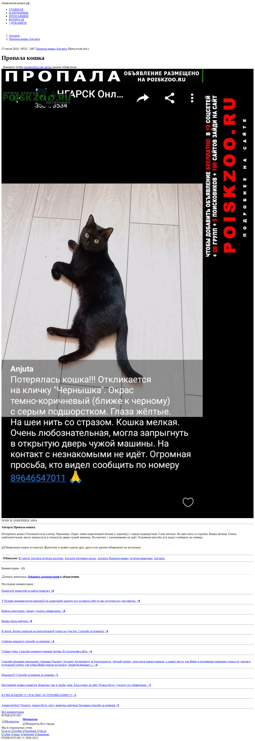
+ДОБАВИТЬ (18, 22)
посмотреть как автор (38, 67)
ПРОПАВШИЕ (19, 16)
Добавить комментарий (43, 576)
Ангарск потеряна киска (80, 558)
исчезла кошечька (141, 558)
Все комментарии (12, 712)
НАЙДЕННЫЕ (19, 12)
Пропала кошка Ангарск (51, 48)
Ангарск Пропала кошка (112, 558)
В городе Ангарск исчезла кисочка (41, 558)
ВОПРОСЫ (16, 19)
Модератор (30, 719)
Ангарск (159, 558)
